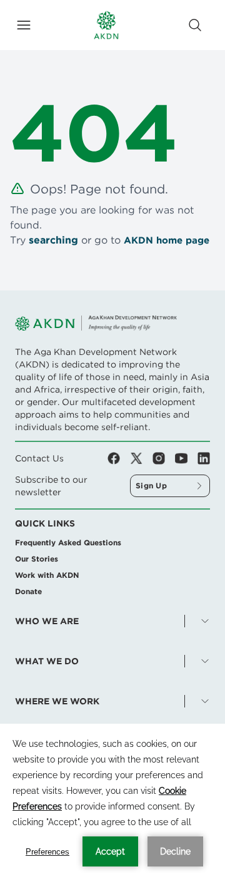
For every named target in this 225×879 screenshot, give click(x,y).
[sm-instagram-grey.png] (163, 458)
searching (53, 240)
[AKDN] (106, 25)
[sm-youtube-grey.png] (186, 458)
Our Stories (36, 558)
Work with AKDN (47, 575)
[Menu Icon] (23, 25)
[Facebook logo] (119, 458)
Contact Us (39, 458)
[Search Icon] (195, 25)
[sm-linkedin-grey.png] (204, 458)
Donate (28, 591)
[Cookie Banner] (112, 801)
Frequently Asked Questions (68, 542)
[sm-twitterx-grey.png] (141, 458)
